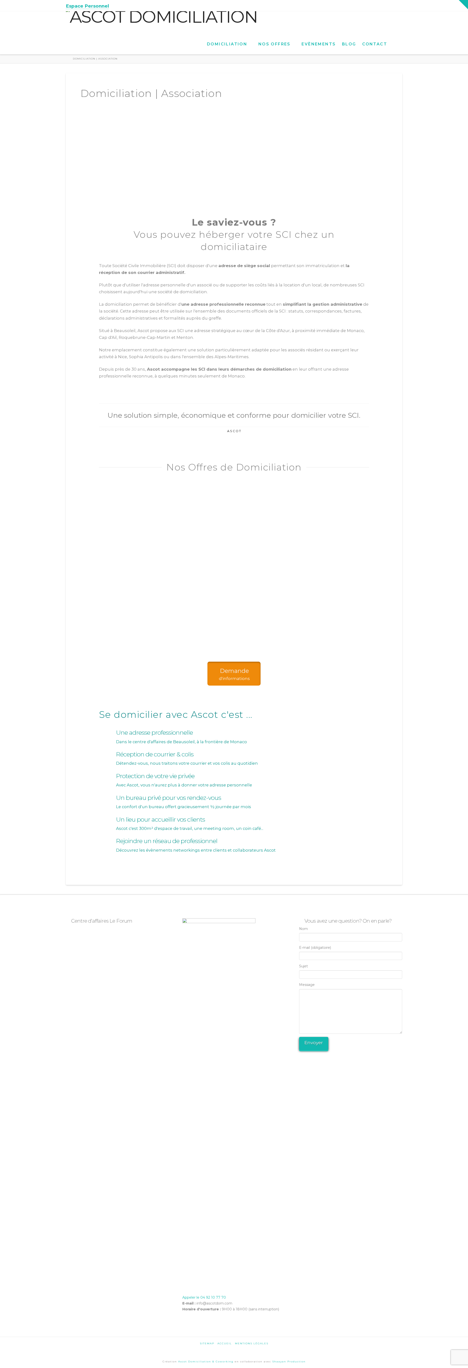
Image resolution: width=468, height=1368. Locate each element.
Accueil (224, 1343)
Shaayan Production (289, 1361)
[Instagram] (400, 5)
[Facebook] (381, 5)
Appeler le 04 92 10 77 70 (204, 1297)
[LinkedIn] (393, 5)
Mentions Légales (251, 1343)
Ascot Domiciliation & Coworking (206, 1361)
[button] (463, 4)
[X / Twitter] (387, 5)
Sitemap (207, 1343)
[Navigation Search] (396, 39)
